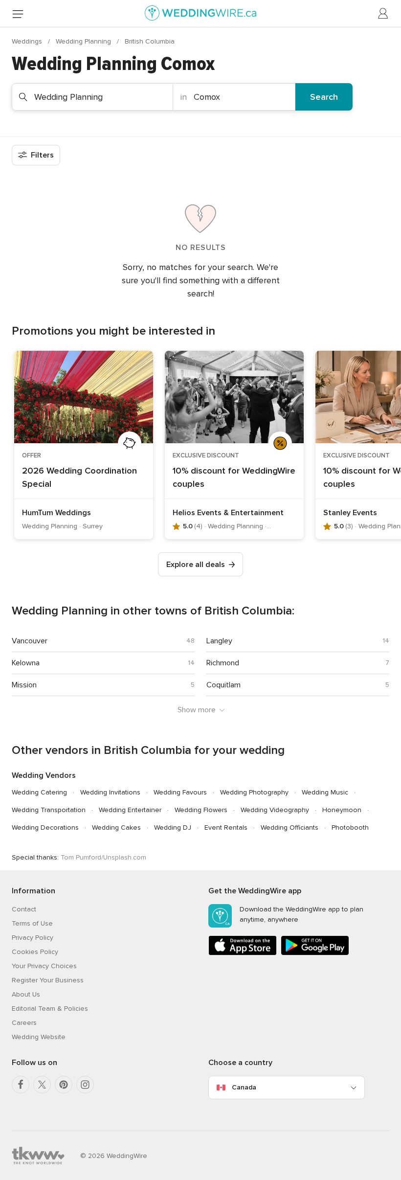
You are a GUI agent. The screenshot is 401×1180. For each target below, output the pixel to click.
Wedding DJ (172, 827)
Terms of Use (32, 923)
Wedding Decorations (45, 827)
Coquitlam (223, 685)
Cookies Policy (35, 952)
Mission (24, 685)
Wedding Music (325, 792)
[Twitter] (42, 1084)
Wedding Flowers (201, 810)
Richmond (222, 663)
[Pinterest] (63, 1084)
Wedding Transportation (49, 810)
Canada (244, 1087)
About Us (26, 994)
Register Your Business (48, 980)
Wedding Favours (180, 792)
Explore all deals (195, 564)
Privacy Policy (32, 937)
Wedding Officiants (289, 827)
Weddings (28, 41)
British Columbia (150, 41)
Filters (42, 155)
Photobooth (350, 827)
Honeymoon (341, 810)
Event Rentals (225, 827)
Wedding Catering (39, 792)
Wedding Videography (275, 810)
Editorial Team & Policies (50, 1008)
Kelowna (26, 663)
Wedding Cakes (116, 827)
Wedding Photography (254, 792)
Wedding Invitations (110, 792)
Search (324, 96)
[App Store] (242, 953)
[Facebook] (20, 1084)
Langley (219, 641)
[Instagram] (85, 1084)
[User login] (383, 13)
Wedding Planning (84, 41)
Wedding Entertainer (130, 810)
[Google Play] (315, 953)
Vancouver (29, 641)
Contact (24, 909)
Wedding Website (39, 1037)
